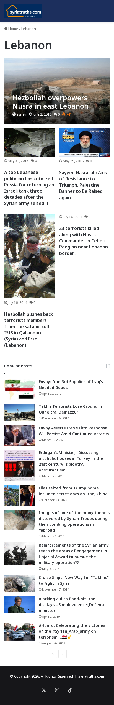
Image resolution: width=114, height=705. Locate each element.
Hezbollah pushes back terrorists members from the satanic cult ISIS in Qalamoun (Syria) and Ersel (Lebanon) (28, 329)
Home (12, 28)
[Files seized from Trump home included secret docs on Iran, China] (19, 495)
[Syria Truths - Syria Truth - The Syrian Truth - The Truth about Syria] (23, 11)
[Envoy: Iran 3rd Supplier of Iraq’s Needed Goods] (19, 389)
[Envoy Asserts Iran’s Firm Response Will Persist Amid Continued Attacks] (19, 435)
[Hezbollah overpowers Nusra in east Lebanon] (57, 91)
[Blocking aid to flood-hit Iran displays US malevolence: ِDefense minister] (19, 604)
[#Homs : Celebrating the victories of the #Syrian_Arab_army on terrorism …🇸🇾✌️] (19, 632)
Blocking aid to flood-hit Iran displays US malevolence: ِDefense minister (72, 604)
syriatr (22, 114)
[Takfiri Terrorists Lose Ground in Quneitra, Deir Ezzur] (19, 412)
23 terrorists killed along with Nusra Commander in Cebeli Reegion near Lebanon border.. (83, 240)
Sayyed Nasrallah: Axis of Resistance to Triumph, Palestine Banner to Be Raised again (83, 185)
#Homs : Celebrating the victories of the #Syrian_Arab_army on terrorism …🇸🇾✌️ (72, 631)
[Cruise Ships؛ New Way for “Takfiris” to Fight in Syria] (19, 584)
